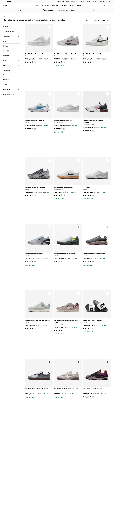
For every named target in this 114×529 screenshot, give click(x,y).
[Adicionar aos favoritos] (49, 27)
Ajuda (94, 1)
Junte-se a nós (101, 1)
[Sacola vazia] (109, 5)
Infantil (71, 5)
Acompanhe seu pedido (85, 1)
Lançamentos (45, 5)
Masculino (55, 5)
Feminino (63, 5)
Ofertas (35, 5)
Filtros (95, 20)
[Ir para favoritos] (105, 5)
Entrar (109, 1)
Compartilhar (85, 20)
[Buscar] (101, 5)
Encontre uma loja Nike (71, 1)
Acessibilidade (60, 1)
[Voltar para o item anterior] (20, 10)
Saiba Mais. (73, 10)
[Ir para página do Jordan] (4, 1)
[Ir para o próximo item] (93, 10)
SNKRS (78, 5)
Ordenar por (105, 20)
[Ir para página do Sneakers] (9, 1)
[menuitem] (35, 5)
